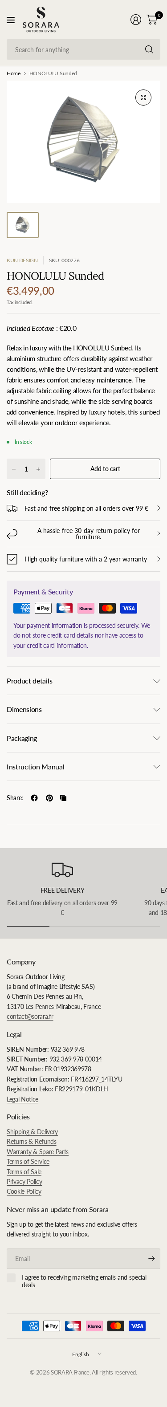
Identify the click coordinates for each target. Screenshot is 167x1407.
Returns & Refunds (32, 1141)
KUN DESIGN (22, 260)
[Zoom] (143, 97)
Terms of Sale (24, 1171)
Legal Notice (22, 1099)
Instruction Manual (35, 766)
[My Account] (136, 20)
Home (13, 73)
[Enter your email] (151, 1258)
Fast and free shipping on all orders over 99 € (86, 508)
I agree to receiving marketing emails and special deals (84, 1281)
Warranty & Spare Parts (38, 1151)
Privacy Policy (24, 1181)
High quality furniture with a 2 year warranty (85, 559)
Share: (15, 798)
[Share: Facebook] (34, 798)
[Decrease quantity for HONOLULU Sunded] (13, 469)
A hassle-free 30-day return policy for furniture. (88, 534)
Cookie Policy (24, 1191)
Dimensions (24, 709)
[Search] (149, 49)
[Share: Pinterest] (49, 798)
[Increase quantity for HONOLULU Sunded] (38, 469)
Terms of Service (28, 1161)
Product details (29, 680)
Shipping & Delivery (32, 1131)
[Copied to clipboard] (63, 798)
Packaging (22, 738)
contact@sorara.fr (30, 1016)
